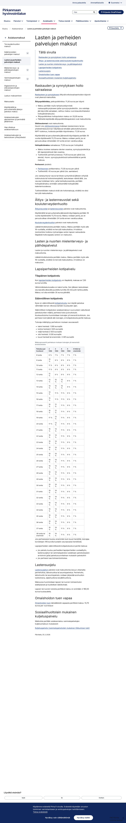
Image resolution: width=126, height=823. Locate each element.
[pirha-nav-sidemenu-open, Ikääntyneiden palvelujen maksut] (27, 53)
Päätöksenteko (82, 21)
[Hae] (94, 12)
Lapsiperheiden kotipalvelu (50, 68)
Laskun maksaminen (13, 96)
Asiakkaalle (48, 21)
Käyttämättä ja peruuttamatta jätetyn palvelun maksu (13, 109)
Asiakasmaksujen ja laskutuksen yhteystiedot (15, 136)
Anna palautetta (79, 3)
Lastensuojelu (45, 71)
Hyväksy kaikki (83, 818)
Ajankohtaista (100, 21)
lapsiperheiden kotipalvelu (50, 280)
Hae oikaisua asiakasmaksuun (11, 128)
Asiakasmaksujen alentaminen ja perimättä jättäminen (14, 119)
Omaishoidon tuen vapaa (49, 74)
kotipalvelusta (61, 303)
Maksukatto (9, 101)
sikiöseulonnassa (52, 126)
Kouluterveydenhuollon (45, 223)
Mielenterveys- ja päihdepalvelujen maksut (11, 70)
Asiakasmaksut (17, 29)
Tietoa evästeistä (40, 812)
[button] (23, 798)
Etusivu (7, 21)
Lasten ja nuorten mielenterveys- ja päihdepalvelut (60, 64)
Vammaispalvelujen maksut (12, 79)
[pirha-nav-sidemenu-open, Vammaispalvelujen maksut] (27, 78)
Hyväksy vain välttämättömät (57, 818)
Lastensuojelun (41, 570)
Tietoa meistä (64, 21)
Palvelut (17, 21)
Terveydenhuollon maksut (12, 45)
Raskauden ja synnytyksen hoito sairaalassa (57, 57)
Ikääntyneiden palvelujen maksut (12, 53)
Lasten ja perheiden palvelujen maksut (12, 61)
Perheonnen (43, 169)
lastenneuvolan (56, 209)
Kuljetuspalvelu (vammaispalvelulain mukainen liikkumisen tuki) (62, 628)
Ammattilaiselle (97, 3)
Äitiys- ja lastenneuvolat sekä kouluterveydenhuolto (61, 61)
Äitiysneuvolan (41, 209)
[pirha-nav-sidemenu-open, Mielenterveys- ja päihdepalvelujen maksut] (27, 70)
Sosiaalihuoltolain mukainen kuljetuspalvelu (57, 78)
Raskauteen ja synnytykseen (47, 95)
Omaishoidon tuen (43, 603)
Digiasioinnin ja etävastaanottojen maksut (11, 88)
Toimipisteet (32, 21)
